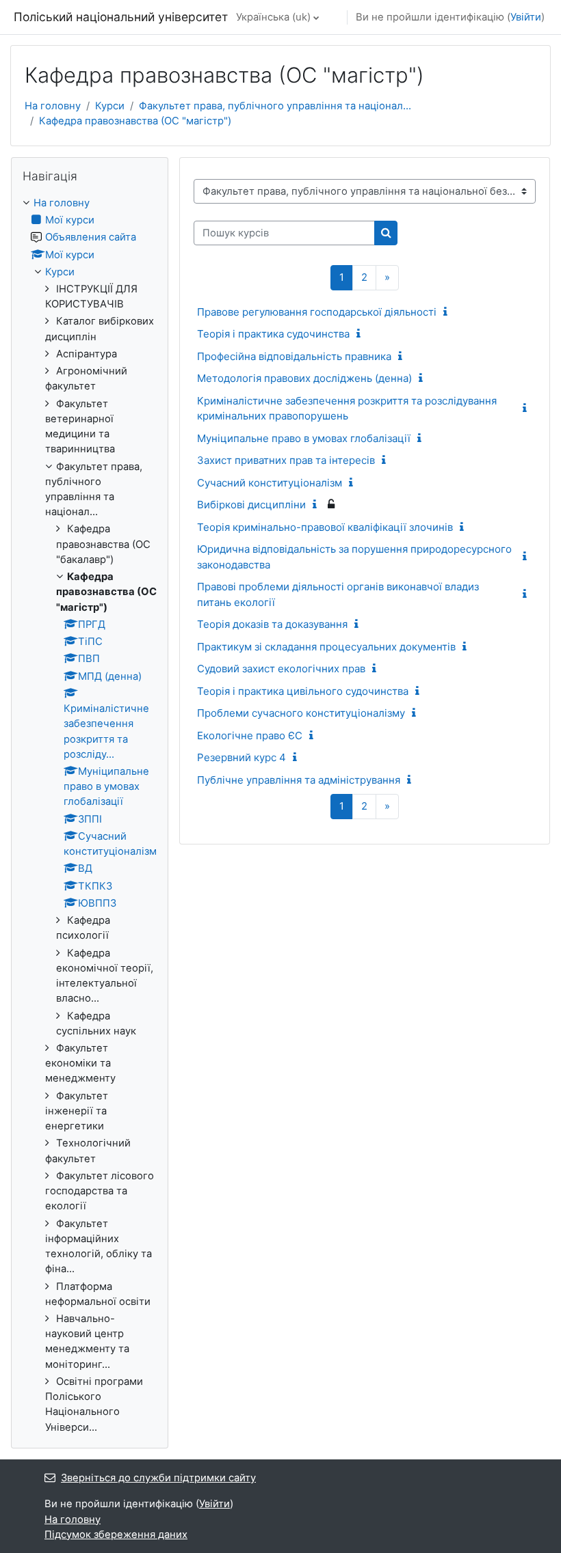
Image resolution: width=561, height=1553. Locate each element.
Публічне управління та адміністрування (298, 779)
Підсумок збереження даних (115, 1534)
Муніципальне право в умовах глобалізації (303, 438)
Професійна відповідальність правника (294, 356)
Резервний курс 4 (241, 757)
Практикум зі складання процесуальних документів (326, 646)
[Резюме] (448, 312)
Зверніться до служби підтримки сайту (158, 1478)
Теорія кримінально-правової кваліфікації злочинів (325, 527)
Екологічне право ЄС (249, 735)
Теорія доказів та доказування (272, 624)
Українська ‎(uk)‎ (273, 17)
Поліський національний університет (121, 17)
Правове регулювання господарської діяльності (316, 311)
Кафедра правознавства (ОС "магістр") (135, 121)
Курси (110, 106)
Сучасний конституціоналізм (269, 482)
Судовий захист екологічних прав (281, 668)
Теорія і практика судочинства (273, 333)
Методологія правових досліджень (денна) (304, 378)
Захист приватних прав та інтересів (286, 460)
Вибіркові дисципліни (251, 504)
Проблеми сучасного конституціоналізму (301, 712)
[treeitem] (90, 815)
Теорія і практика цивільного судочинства (302, 691)
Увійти (525, 17)
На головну (53, 106)
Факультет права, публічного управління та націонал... (275, 106)
